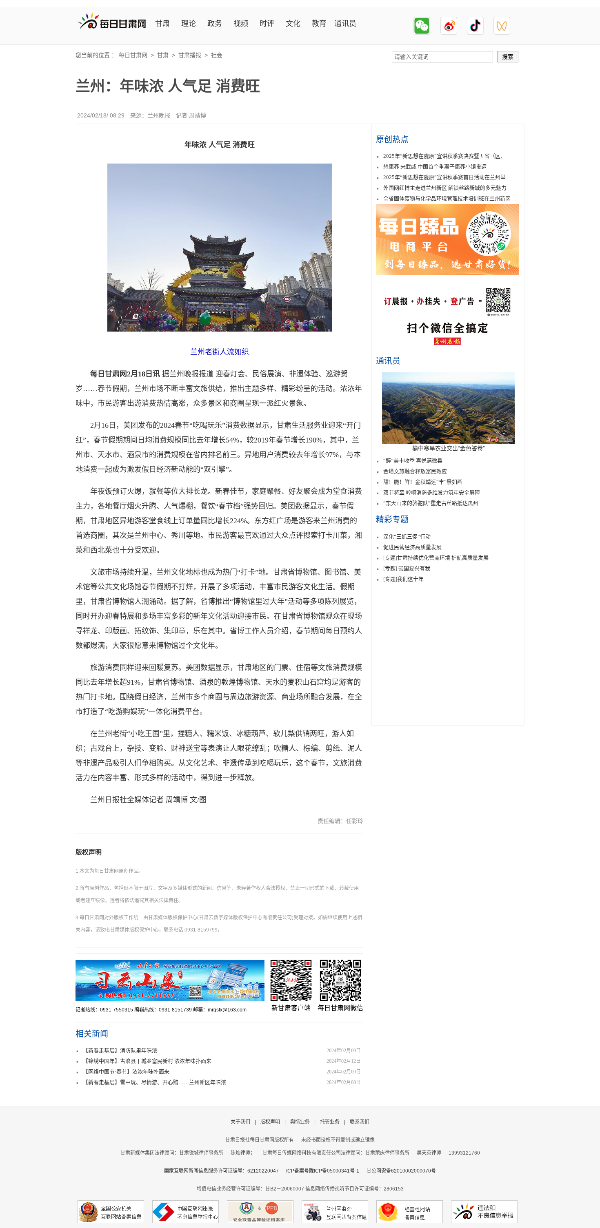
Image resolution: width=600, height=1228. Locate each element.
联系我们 (359, 1122)
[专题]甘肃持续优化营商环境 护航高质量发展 (436, 558)
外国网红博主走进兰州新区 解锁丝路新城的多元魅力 (445, 188)
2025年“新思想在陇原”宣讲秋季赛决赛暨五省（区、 (444, 156)
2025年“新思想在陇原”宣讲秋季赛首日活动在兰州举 (444, 177)
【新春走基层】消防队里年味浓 (120, 1050)
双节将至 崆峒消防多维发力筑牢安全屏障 (431, 492)
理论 (188, 24)
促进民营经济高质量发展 (412, 547)
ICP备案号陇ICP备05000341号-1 (322, 1171)
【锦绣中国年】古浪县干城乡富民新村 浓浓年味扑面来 (147, 1061)
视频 (240, 24)
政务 (214, 24)
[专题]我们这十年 (403, 579)
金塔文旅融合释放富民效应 (415, 471)
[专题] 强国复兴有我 (406, 568)
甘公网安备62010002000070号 (401, 1171)
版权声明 (89, 852)
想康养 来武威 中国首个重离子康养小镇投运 (435, 167)
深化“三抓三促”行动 (407, 536)
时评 (267, 24)
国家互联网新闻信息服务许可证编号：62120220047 (225, 1171)
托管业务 (330, 1122)
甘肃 (162, 24)
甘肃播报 (189, 55)
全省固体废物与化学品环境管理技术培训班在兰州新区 (447, 198)
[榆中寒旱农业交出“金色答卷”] (448, 441)
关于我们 (240, 1122)
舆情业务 (300, 1122)
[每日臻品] (447, 272)
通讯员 (345, 24)
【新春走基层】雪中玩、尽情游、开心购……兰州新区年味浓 (154, 1082)
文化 (293, 24)
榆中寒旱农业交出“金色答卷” (448, 448)
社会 (216, 55)
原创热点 (392, 139)
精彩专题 (392, 519)
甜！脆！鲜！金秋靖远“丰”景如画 (422, 482)
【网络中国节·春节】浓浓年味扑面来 (126, 1072)
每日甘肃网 (133, 55)
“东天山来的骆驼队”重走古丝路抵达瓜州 (430, 503)
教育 (319, 24)
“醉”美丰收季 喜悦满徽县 (412, 461)
